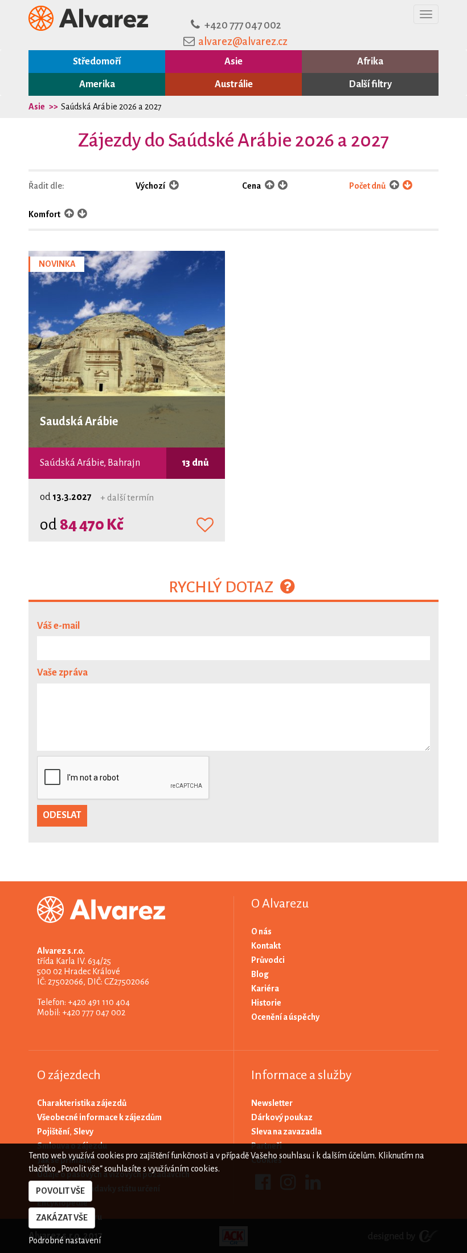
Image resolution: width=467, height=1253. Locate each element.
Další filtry (370, 84)
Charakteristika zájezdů (81, 1103)
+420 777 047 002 (242, 25)
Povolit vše (60, 1190)
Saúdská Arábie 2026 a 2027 (111, 106)
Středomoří (97, 61)
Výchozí (151, 185)
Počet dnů (368, 185)
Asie (233, 61)
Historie (266, 1002)
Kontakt (266, 945)
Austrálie (234, 84)
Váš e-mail (58, 626)
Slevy (83, 1131)
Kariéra (265, 988)
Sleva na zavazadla (286, 1131)
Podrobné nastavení (64, 1240)
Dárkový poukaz (282, 1117)
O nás (261, 931)
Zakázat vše (62, 1217)
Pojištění (53, 1131)
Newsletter (272, 1103)
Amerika (97, 84)
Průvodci (268, 960)
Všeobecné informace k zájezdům (99, 1117)
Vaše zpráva (62, 673)
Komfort (45, 214)
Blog (260, 974)
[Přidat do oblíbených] (205, 525)
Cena (252, 185)
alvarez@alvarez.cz (243, 41)
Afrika (370, 61)
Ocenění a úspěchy (285, 1017)
